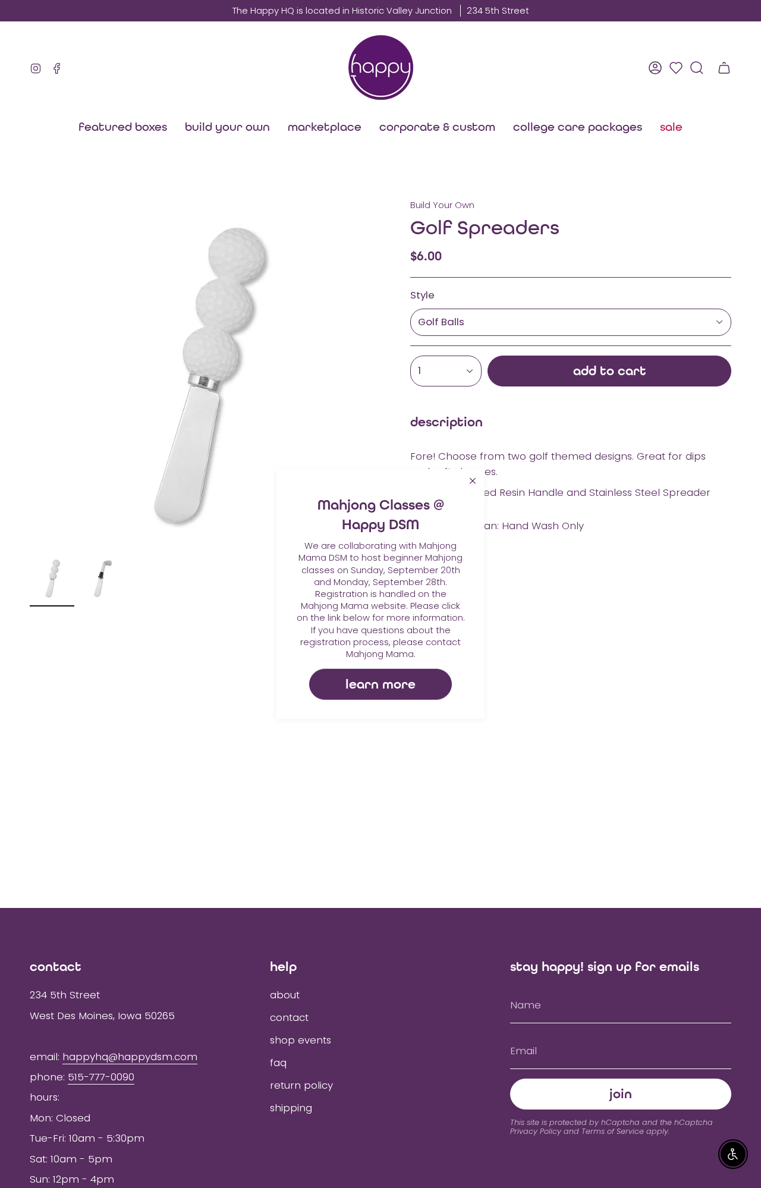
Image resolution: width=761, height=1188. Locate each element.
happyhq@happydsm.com (129, 1056)
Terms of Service (612, 1131)
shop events (300, 1040)
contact (289, 1017)
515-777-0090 (101, 1077)
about (285, 995)
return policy (301, 1085)
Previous (30, 374)
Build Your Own (442, 205)
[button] (324, 127)
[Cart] (724, 68)
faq (278, 1062)
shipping (291, 1108)
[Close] (473, 481)
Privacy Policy (535, 1131)
